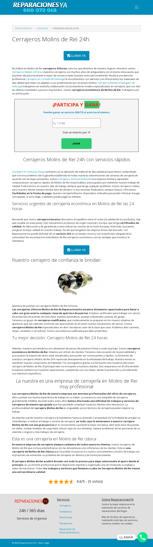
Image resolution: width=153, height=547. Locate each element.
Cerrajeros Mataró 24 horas (27, 72)
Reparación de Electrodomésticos (70, 531)
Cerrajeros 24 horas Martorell (74, 179)
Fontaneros (66, 511)
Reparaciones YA (23, 28)
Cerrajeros (42, 28)
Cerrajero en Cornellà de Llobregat (45, 79)
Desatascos (66, 523)
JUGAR (76, 143)
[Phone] (143, 537)
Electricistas (66, 517)
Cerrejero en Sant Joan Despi (28, 171)
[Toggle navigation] (136, 7)
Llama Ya (78, 56)
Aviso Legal (43, 542)
